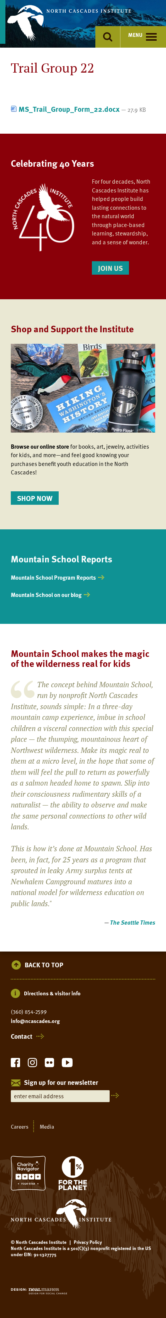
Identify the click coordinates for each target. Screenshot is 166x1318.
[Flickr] (49, 1064)
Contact (21, 1036)
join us (110, 268)
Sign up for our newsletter (61, 1083)
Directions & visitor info (52, 993)
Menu (135, 35)
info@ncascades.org (35, 1021)
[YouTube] (67, 1064)
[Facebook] (15, 1064)
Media (47, 1126)
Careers (20, 1126)
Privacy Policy (88, 1241)
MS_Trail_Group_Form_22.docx (69, 108)
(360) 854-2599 (29, 1012)
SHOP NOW (35, 498)
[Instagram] (32, 1064)
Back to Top (44, 965)
